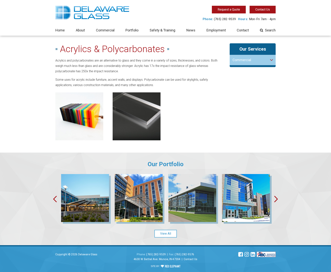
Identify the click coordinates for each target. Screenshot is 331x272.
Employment (216, 30)
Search (270, 30)
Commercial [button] (242, 60)
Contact (243, 30)
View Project (85, 208)
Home (60, 30)
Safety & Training (162, 30)
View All (165, 233)
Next (276, 199)
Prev (54, 199)
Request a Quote (229, 9)
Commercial (105, 30)
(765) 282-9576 (184, 254)
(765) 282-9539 (225, 19)
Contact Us (262, 9)
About (80, 30)
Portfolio (131, 30)
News (190, 30)
